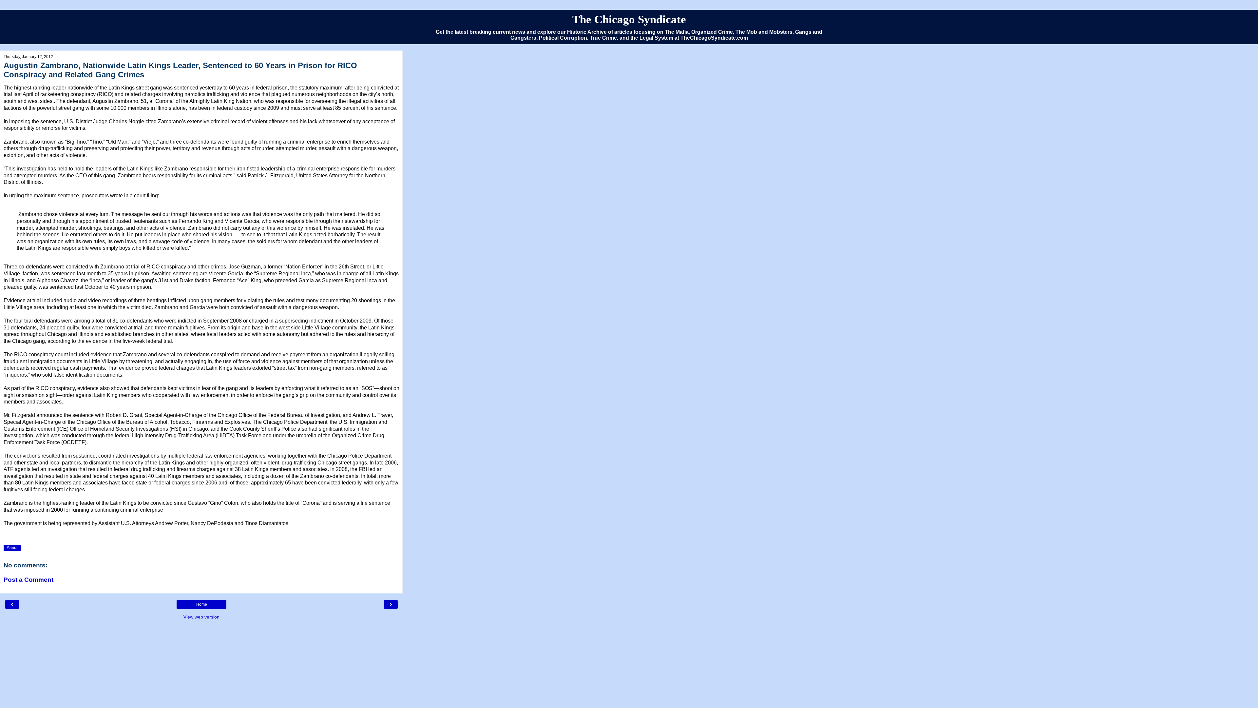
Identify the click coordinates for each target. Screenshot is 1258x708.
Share (12, 548)
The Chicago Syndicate (629, 19)
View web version (201, 617)
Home (201, 604)
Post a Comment (28, 579)
